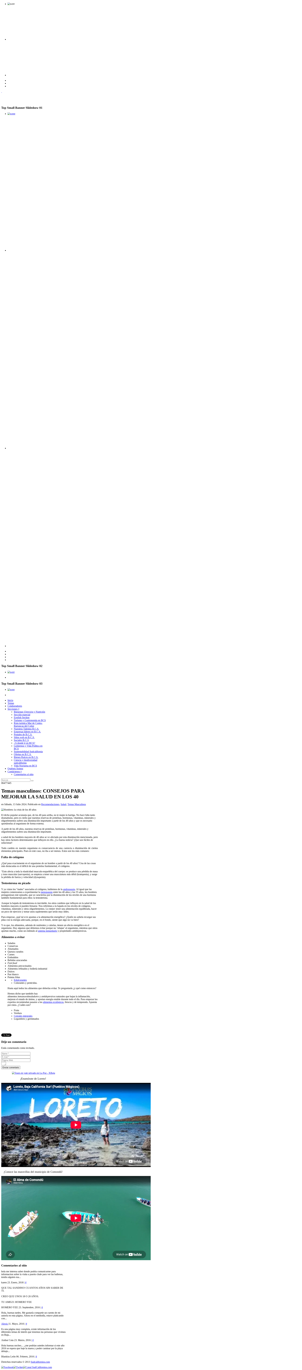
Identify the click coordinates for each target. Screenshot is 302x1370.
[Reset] (32, 780)
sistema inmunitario (47, 931)
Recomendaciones (50, 804)
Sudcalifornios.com (40, 1362)
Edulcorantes (20, 980)
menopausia (47, 892)
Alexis (4, 1323)
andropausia (69, 889)
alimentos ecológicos (53, 1002)
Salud (63, 804)
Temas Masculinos (76, 804)
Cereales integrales (23, 1016)
